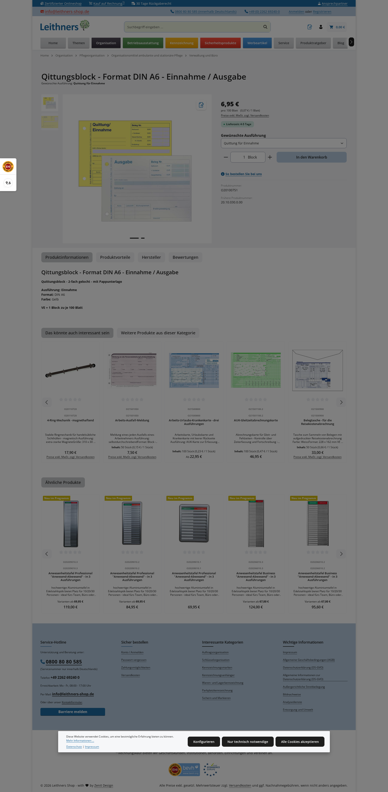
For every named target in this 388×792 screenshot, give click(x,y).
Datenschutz (74, 746)
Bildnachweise (292, 694)
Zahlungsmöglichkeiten (135, 667)
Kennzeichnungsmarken (217, 667)
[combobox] (192, 27)
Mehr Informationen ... (80, 741)
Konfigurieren (203, 742)
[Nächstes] (351, 41)
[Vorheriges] (47, 402)
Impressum (290, 652)
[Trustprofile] (194, 769)
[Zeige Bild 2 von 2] (143, 238)
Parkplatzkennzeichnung (217, 690)
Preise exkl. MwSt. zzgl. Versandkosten (245, 115)
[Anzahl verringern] (226, 157)
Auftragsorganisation (215, 652)
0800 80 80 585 (64, 661)
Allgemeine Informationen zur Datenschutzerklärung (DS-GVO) (303, 677)
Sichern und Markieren (216, 698)
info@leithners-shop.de (67, 11)
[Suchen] (265, 27)
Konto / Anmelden (132, 652)
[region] (126, 168)
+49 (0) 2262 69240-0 (264, 11)
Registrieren (322, 11)
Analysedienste (292, 702)
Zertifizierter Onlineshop (63, 3)
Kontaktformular (72, 702)
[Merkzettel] (310, 27)
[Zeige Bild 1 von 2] (134, 238)
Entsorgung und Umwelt (298, 709)
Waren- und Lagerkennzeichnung (222, 683)
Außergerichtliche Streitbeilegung (304, 687)
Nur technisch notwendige (247, 742)
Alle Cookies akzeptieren (300, 742)
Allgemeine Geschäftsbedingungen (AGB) (309, 660)
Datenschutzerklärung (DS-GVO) (303, 667)
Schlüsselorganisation (215, 660)
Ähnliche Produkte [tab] (63, 482)
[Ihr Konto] (321, 27)
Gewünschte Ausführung (243, 135)
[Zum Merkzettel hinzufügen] (201, 105)
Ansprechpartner (335, 3)
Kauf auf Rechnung (108, 3)
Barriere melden (72, 711)
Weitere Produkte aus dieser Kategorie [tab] (158, 332)
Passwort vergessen (133, 660)
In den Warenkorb (311, 157)
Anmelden (296, 11)
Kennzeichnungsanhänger (218, 675)
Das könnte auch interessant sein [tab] (77, 332)
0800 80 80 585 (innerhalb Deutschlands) (205, 11)
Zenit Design (103, 785)
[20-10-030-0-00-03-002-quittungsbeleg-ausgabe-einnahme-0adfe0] (137, 168)
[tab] (67, 257)
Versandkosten (130, 675)
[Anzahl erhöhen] (270, 157)
